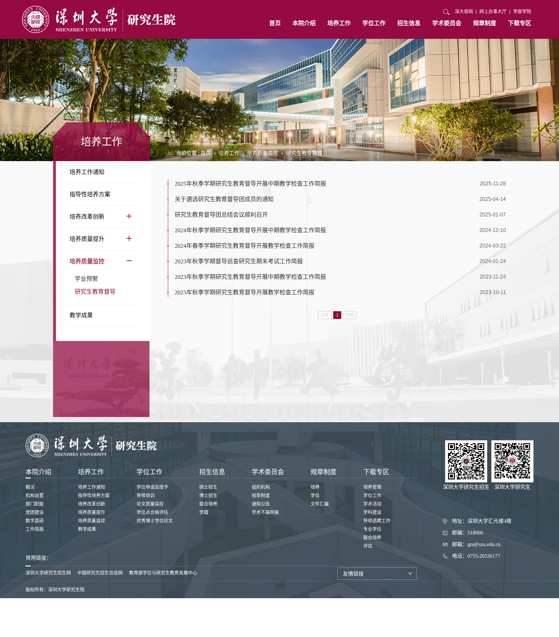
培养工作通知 (87, 172)
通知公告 (261, 503)
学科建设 (372, 512)
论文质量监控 (150, 503)
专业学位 (372, 529)
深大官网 (464, 11)
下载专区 (519, 23)
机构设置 (35, 495)
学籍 (203, 512)
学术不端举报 (265, 512)
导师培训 (146, 495)
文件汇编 (320, 503)
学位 (315, 495)
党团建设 (35, 512)
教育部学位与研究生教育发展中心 (163, 572)
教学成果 (81, 315)
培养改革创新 (87, 217)
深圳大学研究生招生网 (48, 572)
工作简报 (35, 529)
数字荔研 (35, 520)
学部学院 (522, 11)
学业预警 (86, 279)
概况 (30, 487)
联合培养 (208, 503)
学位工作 (374, 23)
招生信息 (409, 23)
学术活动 (372, 503)
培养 (315, 487)
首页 (275, 23)
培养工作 (339, 23)
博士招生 (208, 495)
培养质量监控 (87, 261)
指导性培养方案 (90, 194)
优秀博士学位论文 (155, 520)
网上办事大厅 (493, 11)
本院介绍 (304, 23)
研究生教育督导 (95, 292)
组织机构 (261, 487)
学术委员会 (446, 23)
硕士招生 (208, 487)
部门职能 (35, 503)
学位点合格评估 (152, 512)
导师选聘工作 (376, 520)
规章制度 (484, 23)
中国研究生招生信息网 (100, 572)
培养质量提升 (87, 239)
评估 (367, 546)
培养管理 (372, 487)
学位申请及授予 (152, 487)
